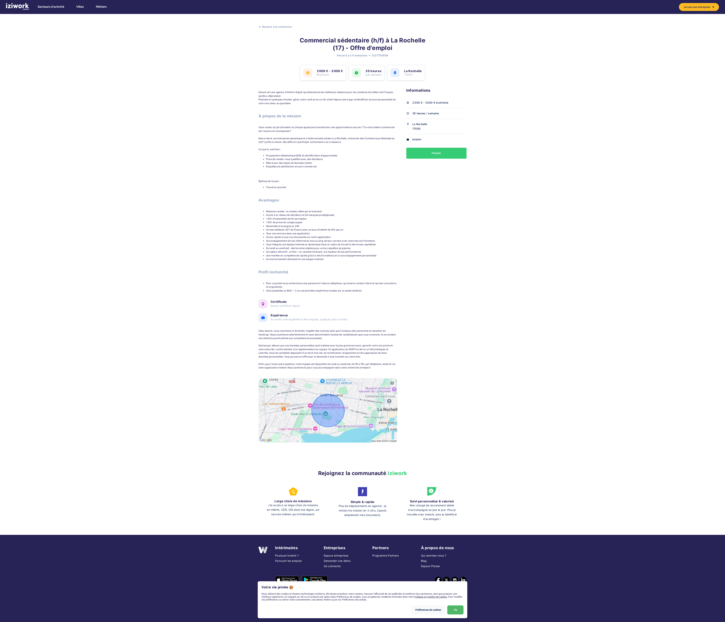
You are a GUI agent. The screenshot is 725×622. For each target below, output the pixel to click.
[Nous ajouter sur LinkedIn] (463, 580)
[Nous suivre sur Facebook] (438, 580)
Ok (455, 609)
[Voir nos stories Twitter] (446, 580)
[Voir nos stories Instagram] (454, 580)
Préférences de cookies (428, 609)
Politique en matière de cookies (431, 596)
